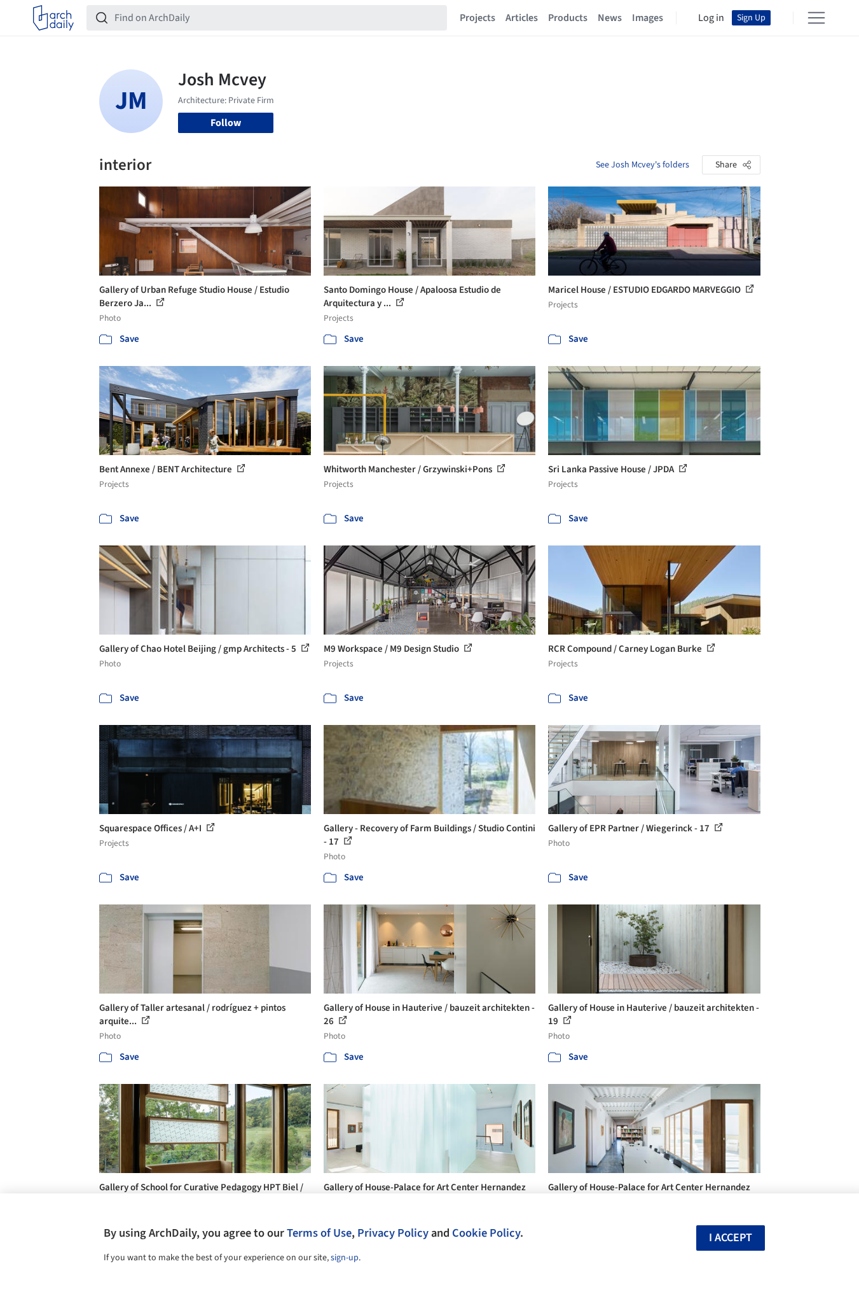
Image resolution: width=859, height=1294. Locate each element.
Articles (521, 18)
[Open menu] (816, 18)
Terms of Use (319, 1233)
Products (568, 18)
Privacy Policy (393, 1233)
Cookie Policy (486, 1233)
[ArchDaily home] (53, 18)
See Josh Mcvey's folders (642, 164)
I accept (730, 1238)
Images (647, 18)
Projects (477, 18)
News (610, 18)
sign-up (345, 1257)
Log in (711, 18)
